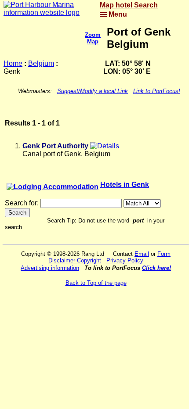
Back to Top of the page (96, 283)
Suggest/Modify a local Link (92, 91)
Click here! (156, 268)
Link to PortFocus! (156, 91)
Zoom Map (93, 38)
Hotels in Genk (124, 184)
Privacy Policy (124, 260)
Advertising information (50, 268)
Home (13, 63)
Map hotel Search (129, 5)
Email (141, 254)
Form (164, 254)
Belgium (41, 63)
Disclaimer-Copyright (74, 260)
